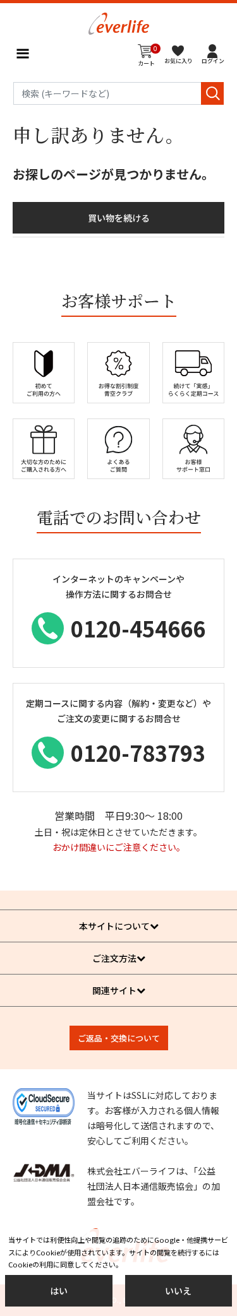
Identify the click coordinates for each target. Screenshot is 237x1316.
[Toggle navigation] (22, 53)
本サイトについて (114, 926)
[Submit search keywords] (212, 93)
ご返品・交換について (119, 1038)
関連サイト (114, 990)
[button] (213, 53)
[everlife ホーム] (118, 22)
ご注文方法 (114, 958)
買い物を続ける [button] (119, 217)
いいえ (178, 1290)
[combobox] (118, 93)
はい (59, 1290)
